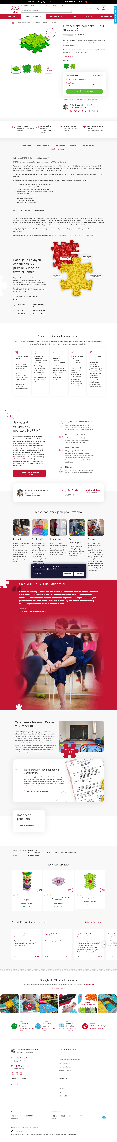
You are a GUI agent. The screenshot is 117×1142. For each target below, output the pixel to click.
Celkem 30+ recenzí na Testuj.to (49, 1030)
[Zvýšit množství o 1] (100, 84)
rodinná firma (47, 130)
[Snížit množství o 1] (93, 84)
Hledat (71, 11)
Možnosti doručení (98, 75)
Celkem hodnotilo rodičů (26, 1030)
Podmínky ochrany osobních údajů (69, 1059)
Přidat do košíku (86, 91)
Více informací (68, 56)
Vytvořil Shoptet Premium (20, 1131)
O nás (60, 1085)
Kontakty (64, 6)
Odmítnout (67, 574)
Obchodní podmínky (65, 1056)
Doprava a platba (64, 1063)
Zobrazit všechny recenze (95, 922)
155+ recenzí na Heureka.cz (71, 1030)
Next (104, 944)
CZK (87, 9)
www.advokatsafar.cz (73, 1134)
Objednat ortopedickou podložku (29, 473)
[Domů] (13, 22)
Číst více (36, 956)
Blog (47, 6)
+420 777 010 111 (23, 1058)
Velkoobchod (15, 1085)
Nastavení (38, 574)
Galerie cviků (63, 1096)
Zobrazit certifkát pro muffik (38, 792)
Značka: (81, 99)
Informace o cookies (65, 1071)
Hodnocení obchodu (65, 1067)
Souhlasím (79, 574)
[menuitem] (10, 16)
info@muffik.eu (21, 1066)
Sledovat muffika (58, 989)
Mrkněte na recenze (69, 128)
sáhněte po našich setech (21, 459)
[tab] (26, 145)
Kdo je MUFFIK (24, 6)
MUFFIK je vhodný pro (36, 6)
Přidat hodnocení (27, 826)
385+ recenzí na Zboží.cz (97, 1028)
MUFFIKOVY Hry (55, 6)
